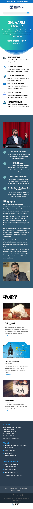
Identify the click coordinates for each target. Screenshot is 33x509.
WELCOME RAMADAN (12, 362)
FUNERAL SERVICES (10, 469)
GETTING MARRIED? (10, 467)
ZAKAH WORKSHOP (11, 400)
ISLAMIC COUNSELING (15, 76)
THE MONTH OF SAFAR (11, 456)
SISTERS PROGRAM (14, 102)
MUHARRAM (8, 453)
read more (8, 336)
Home (5, 488)
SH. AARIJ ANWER (16, 24)
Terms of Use (23, 488)
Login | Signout (15, 490)
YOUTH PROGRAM (14, 93)
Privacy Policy (14, 488)
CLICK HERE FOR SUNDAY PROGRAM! (16, 42)
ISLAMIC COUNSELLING (11, 464)
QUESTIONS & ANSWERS (16, 83)
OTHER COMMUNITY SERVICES (13, 475)
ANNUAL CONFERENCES (11, 472)
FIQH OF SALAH (10, 323)
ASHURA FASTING (10, 450)
